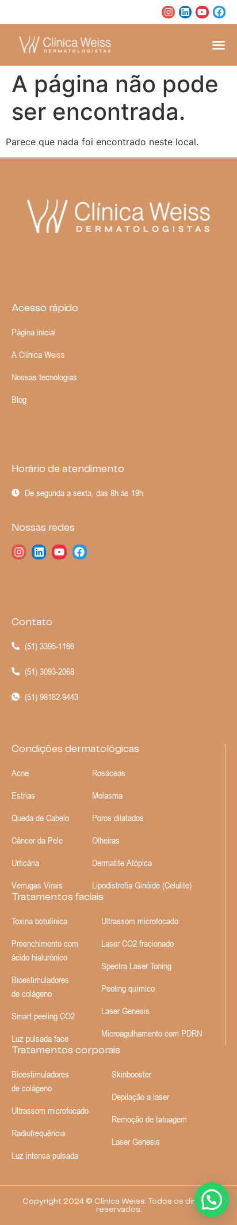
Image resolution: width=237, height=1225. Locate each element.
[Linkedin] (185, 12)
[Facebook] (219, 12)
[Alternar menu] (218, 45)
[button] (211, 1199)
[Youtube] (202, 12)
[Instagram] (168, 12)
